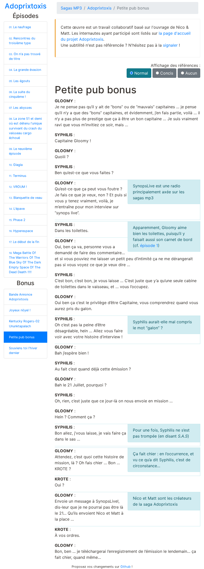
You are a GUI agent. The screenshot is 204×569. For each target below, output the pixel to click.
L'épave (17, 209)
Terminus (17, 176)
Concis (166, 73)
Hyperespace (21, 231)
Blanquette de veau (25, 198)
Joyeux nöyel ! (20, 310)
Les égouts (19, 81)
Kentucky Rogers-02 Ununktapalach (24, 323)
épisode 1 (149, 245)
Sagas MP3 (71, 7)
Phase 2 (17, 220)
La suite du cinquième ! (19, 94)
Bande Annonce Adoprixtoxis (20, 297)
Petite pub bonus (22, 337)
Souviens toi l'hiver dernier (23, 350)
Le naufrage (20, 27)
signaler (170, 45)
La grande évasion (25, 70)
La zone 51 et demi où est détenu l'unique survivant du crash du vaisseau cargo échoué (25, 128)
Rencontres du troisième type (22, 40)
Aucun (190, 73)
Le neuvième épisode (20, 151)
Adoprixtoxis (99, 7)
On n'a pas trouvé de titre (24, 56)
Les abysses (20, 108)
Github (125, 567)
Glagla (16, 165)
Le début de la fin (24, 242)
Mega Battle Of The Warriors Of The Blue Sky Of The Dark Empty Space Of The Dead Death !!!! (25, 262)
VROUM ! (18, 187)
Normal (140, 73)
